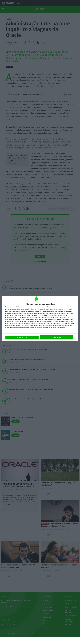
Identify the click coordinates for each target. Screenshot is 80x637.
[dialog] (40, 318)
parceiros (22, 307)
